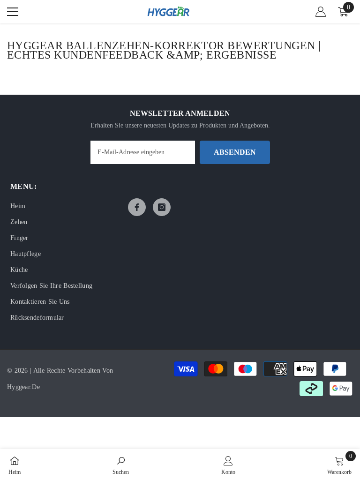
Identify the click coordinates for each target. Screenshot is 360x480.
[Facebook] (137, 207)
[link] (121, 464)
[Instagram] (162, 207)
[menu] (12, 11)
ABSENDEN (235, 152)
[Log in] (320, 12)
